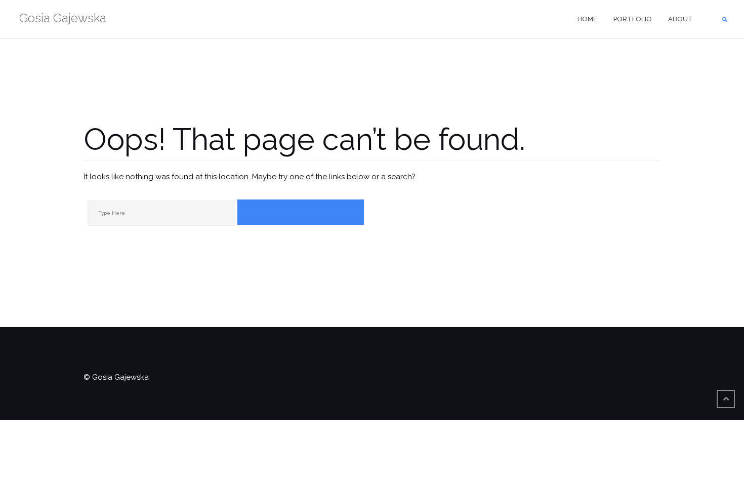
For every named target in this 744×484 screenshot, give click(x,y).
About (680, 19)
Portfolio (632, 19)
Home (587, 19)
